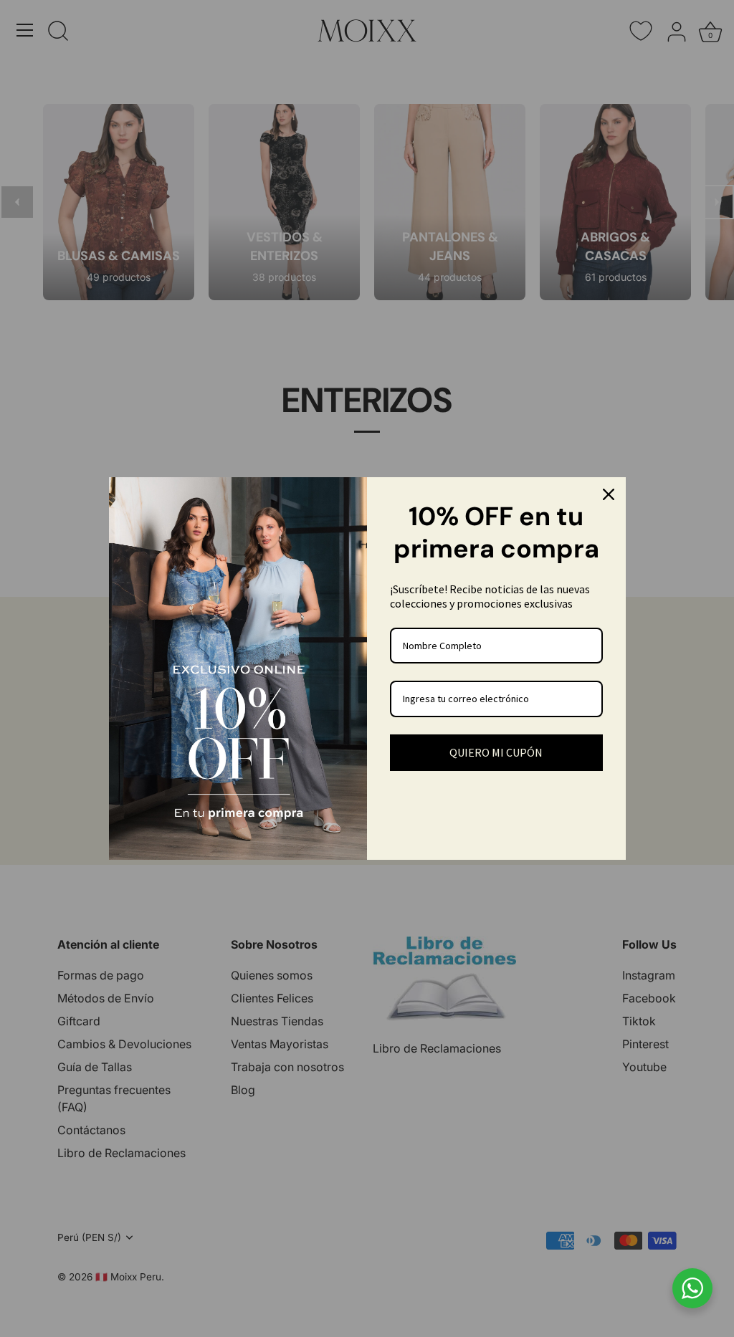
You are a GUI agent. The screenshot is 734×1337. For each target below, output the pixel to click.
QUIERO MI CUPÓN (496, 752)
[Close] (608, 494)
